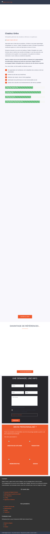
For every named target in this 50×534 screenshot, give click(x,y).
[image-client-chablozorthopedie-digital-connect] (11, 40)
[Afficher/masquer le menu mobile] (47, 2)
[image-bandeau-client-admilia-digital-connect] (25, 364)
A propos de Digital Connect (11, 492)
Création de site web (9, 506)
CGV (5, 525)
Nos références (8, 495)
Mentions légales (8, 523)
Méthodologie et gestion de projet (12, 494)
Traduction (6, 512)
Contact (6, 526)
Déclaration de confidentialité (17, 414)
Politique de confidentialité (18, 407)
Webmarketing (7, 508)
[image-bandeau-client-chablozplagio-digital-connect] (25, 345)
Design (6, 510)
